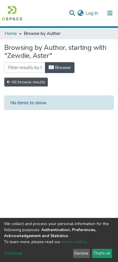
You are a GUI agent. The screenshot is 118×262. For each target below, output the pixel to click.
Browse (62, 67)
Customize (13, 253)
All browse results (27, 82)
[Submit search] (72, 13)
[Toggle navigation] (110, 13)
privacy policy (74, 242)
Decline (81, 253)
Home (11, 33)
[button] (80, 13)
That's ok (101, 253)
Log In (92, 13)
